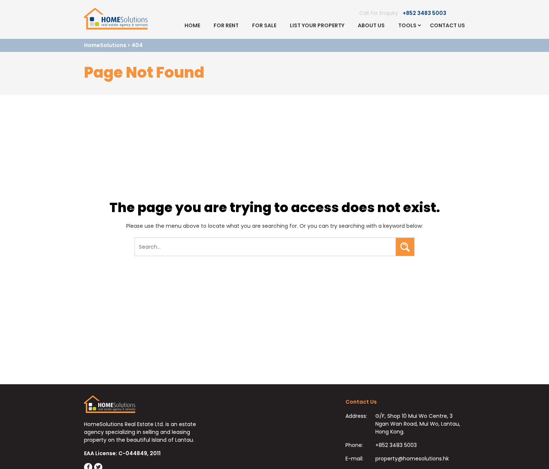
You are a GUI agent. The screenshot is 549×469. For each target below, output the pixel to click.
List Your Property (317, 25)
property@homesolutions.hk (412, 458)
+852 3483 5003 (424, 13)
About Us (371, 25)
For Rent (226, 25)
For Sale (264, 25)
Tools (407, 25)
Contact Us (447, 25)
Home (192, 25)
